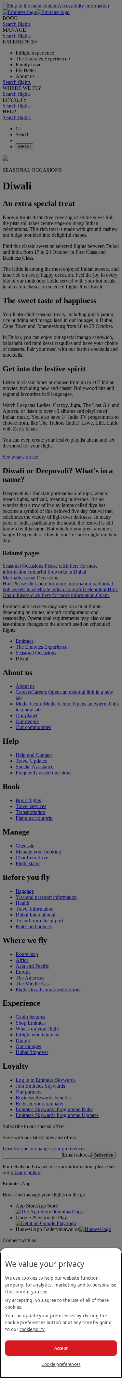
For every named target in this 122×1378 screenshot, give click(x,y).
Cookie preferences (60, 1364)
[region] (61, 1313)
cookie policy (32, 1329)
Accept (61, 1348)
